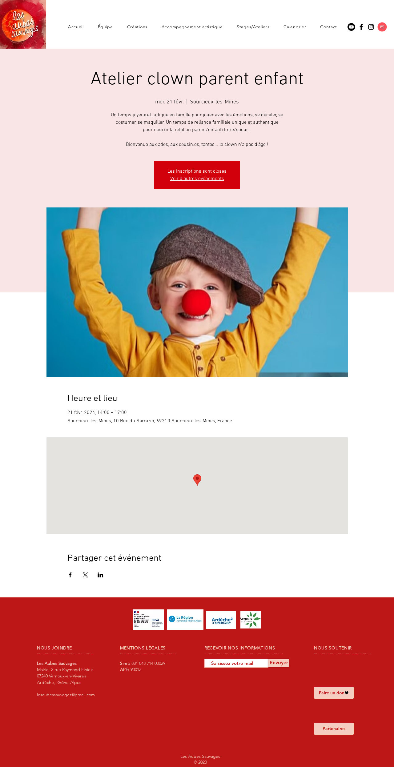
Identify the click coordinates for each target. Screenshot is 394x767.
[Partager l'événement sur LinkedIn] (100, 574)
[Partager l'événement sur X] (85, 574)
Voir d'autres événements (197, 179)
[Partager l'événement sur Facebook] (70, 574)
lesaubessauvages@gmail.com (66, 694)
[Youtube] (351, 27)
